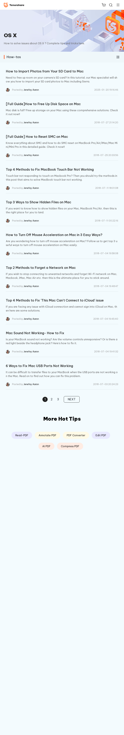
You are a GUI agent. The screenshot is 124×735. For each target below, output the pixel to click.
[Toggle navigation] (116, 5)
